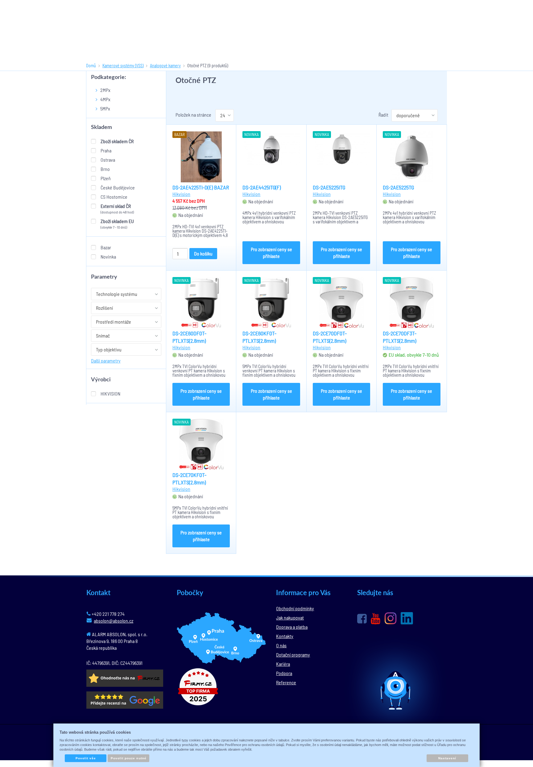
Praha (106, 150)
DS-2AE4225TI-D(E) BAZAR (200, 187)
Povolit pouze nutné (129, 758)
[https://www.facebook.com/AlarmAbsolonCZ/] (362, 619)
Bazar (106, 247)
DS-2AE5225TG (398, 187)
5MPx (105, 108)
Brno (105, 169)
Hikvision (110, 393)
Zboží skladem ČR (117, 141)
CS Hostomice (114, 197)
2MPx (105, 90)
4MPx (105, 99)
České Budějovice (118, 187)
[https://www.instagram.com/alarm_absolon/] (390, 618)
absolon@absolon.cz (113, 621)
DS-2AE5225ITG (329, 187)
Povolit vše (86, 758)
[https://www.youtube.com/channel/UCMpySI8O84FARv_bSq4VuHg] (375, 618)
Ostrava (108, 160)
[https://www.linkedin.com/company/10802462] (407, 618)
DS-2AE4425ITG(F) (261, 187)
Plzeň (106, 178)
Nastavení (447, 758)
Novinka (108, 256)
